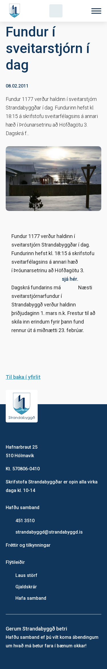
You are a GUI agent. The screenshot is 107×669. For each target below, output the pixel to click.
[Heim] (16, 11)
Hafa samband (30, 598)
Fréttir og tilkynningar (28, 545)
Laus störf (26, 575)
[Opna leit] (55, 10)
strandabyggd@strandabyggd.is (49, 532)
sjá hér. (70, 279)
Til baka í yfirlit (23, 377)
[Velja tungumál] (76, 10)
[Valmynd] (96, 11)
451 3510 (25, 520)
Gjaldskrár (26, 586)
